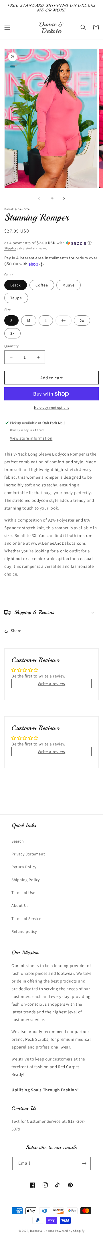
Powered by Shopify (70, 1231)
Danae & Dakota (42, 1231)
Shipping (10, 248)
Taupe (16, 297)
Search (17, 841)
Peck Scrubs (36, 1039)
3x (12, 333)
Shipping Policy (25, 879)
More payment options (51, 407)
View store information (31, 438)
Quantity (11, 346)
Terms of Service (26, 918)
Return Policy (23, 866)
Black (15, 285)
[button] (7, 27)
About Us (20, 905)
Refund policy (24, 931)
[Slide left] (39, 198)
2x (82, 320)
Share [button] (16, 630)
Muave (68, 285)
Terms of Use (23, 892)
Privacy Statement (28, 854)
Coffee (41, 285)
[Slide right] (64, 198)
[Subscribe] (84, 1163)
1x (67, 322)
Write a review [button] (51, 683)
